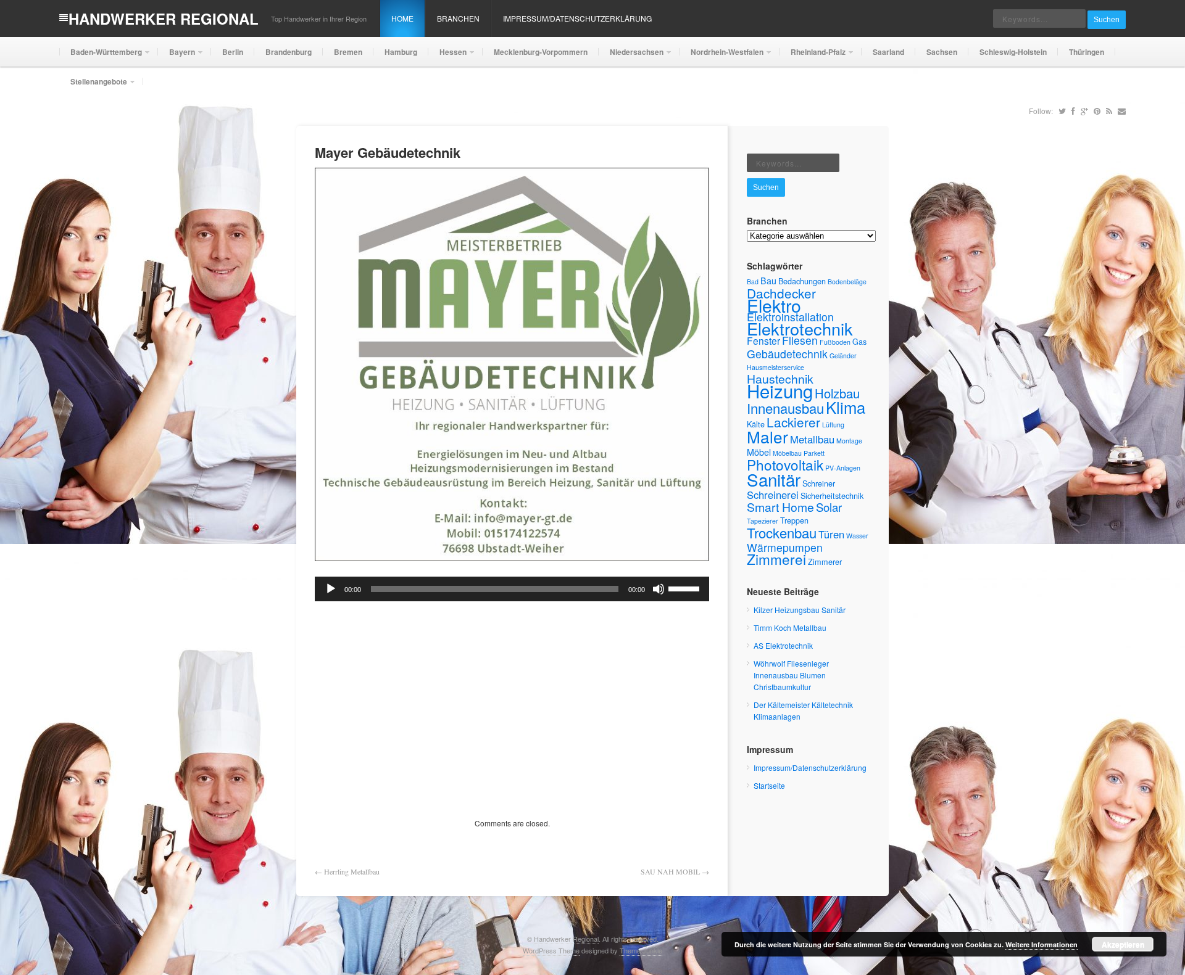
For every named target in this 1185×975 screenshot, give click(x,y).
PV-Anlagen (842, 467)
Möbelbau (787, 453)
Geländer (843, 355)
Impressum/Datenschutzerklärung (577, 18)
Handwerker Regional (164, 18)
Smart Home (780, 507)
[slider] (685, 588)
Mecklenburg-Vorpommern (541, 51)
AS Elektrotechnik (783, 645)
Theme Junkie (641, 950)
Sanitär (773, 479)
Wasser (857, 535)
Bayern (176, 56)
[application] (512, 589)
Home (402, 18)
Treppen (794, 520)
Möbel (759, 452)
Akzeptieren (1123, 944)
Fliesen (800, 340)
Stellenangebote (93, 86)
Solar (829, 507)
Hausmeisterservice (775, 367)
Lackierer (793, 422)
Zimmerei (776, 559)
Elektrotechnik (800, 328)
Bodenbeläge (847, 281)
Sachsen (941, 51)
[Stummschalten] (658, 589)
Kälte (756, 424)
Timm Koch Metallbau (790, 627)
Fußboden (835, 342)
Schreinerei (773, 494)
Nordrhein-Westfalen (721, 56)
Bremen (348, 51)
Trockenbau (782, 532)
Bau (768, 280)
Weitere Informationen (1041, 944)
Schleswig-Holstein (1013, 51)
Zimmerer (825, 561)
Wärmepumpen (785, 547)
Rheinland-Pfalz (813, 56)
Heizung (780, 390)
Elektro (774, 305)
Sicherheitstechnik (831, 495)
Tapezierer (762, 520)
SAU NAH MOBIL (670, 871)
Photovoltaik (785, 464)
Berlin (232, 51)
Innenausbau (785, 408)
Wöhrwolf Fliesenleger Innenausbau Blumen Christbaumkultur (791, 675)
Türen (831, 534)
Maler (767, 436)
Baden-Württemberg (100, 56)
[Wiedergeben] (331, 589)
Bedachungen (802, 281)
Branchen (458, 18)
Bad (753, 281)
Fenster (763, 340)
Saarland (888, 51)
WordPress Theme (551, 950)
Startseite (769, 785)
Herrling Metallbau (352, 871)
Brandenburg (288, 51)
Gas (859, 341)
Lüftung (833, 424)
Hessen (447, 56)
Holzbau (837, 393)
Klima (845, 406)
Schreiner (818, 483)
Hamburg (401, 51)
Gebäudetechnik (787, 353)
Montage (849, 440)
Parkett (814, 453)
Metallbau (812, 439)
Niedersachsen (631, 56)
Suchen (1107, 19)
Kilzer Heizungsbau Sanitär (800, 609)
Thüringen (1086, 51)
